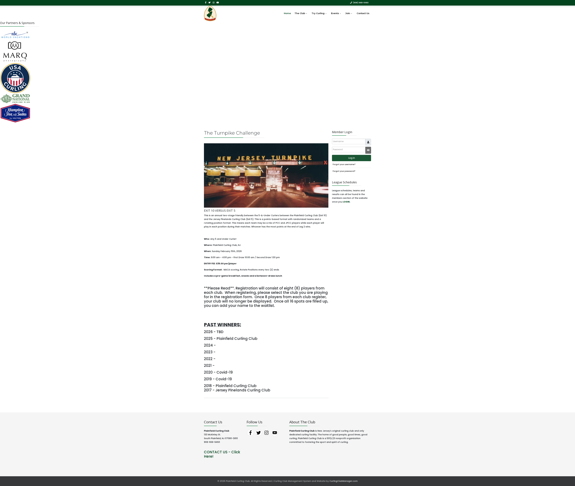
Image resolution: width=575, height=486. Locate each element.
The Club (300, 13)
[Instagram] (213, 2)
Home (287, 13)
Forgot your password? (344, 171)
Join (347, 13)
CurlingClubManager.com (343, 481)
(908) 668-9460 (361, 2)
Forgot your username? (344, 164)
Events (335, 13)
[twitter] (209, 2)
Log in (351, 158)
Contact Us (363, 13)
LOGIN (346, 201)
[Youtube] (218, 2)
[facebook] (205, 2)
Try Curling (318, 13)
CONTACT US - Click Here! (222, 454)
